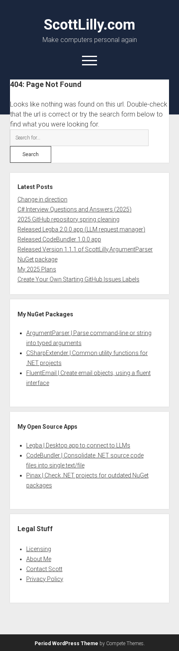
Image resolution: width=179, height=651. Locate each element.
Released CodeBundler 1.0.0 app (59, 239)
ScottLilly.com (89, 24)
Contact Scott (44, 569)
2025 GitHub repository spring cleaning (68, 219)
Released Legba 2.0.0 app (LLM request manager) (81, 229)
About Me (38, 559)
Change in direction (42, 199)
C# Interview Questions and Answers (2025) (74, 209)
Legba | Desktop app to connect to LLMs (78, 445)
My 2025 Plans (36, 269)
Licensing (38, 549)
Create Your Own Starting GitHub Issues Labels (78, 279)
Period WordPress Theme (66, 643)
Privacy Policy (44, 579)
